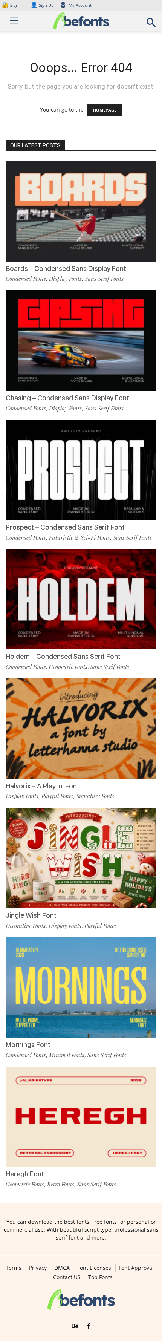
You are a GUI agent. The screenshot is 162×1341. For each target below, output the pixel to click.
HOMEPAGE (104, 110)
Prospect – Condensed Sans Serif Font (65, 527)
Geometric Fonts (68, 666)
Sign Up (42, 5)
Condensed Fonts (26, 278)
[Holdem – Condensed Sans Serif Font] (81, 599)
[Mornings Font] (81, 987)
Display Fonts (65, 278)
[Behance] (75, 1326)
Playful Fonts (57, 796)
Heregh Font (25, 1174)
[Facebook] (88, 1326)
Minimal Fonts (66, 1055)
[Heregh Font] (81, 1117)
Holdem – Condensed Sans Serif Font (63, 656)
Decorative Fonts (26, 925)
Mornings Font (28, 1045)
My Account (80, 5)
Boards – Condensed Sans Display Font (66, 268)
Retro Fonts (60, 1184)
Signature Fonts (95, 796)
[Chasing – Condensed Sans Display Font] (81, 340)
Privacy (38, 1267)
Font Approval (136, 1267)
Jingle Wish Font (31, 915)
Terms (13, 1267)
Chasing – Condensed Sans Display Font (67, 398)
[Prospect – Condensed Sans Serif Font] (81, 470)
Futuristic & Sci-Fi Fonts (79, 537)
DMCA (62, 1267)
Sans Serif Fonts (104, 278)
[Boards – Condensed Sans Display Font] (81, 211)
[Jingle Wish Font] (81, 858)
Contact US (67, 1277)
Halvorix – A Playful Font (42, 786)
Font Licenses (94, 1267)
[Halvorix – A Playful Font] (81, 728)
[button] (151, 24)
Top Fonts (100, 1277)
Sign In (13, 5)
